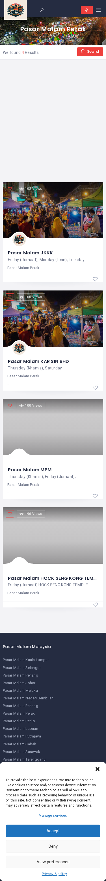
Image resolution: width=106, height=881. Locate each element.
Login (87, 10)
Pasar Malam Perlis (19, 721)
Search (93, 51)
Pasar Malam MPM (29, 469)
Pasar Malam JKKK (30, 253)
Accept (53, 830)
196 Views (33, 514)
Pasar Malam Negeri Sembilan (28, 698)
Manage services (53, 816)
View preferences (53, 861)
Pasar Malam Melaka (20, 690)
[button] (97, 769)
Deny (53, 846)
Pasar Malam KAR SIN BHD (38, 361)
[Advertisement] (53, 121)
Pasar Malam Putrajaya (22, 736)
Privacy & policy (54, 874)
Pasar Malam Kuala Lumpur (26, 660)
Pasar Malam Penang (20, 675)
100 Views (33, 297)
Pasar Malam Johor (19, 683)
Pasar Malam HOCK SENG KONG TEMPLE (54, 578)
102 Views (33, 189)
